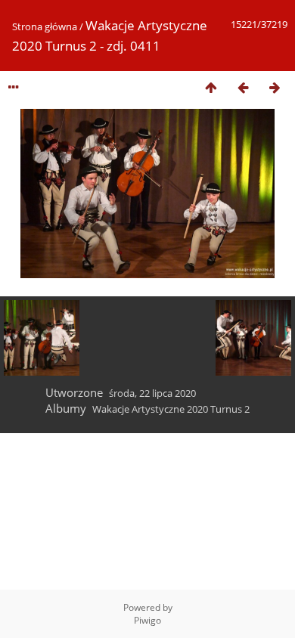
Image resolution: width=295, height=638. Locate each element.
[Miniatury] (211, 87)
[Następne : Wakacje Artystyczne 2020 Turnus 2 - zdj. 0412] (274, 87)
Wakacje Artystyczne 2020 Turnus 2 (171, 409)
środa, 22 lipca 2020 (152, 393)
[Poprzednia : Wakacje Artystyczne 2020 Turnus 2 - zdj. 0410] (243, 87)
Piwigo (147, 620)
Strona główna (44, 26)
